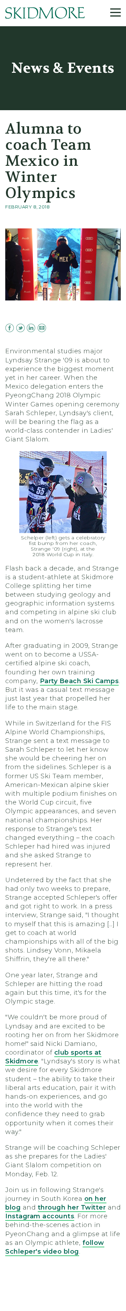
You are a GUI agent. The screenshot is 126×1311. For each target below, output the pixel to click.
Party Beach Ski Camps (79, 681)
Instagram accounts (39, 1216)
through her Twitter (72, 1207)
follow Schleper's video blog (54, 1247)
